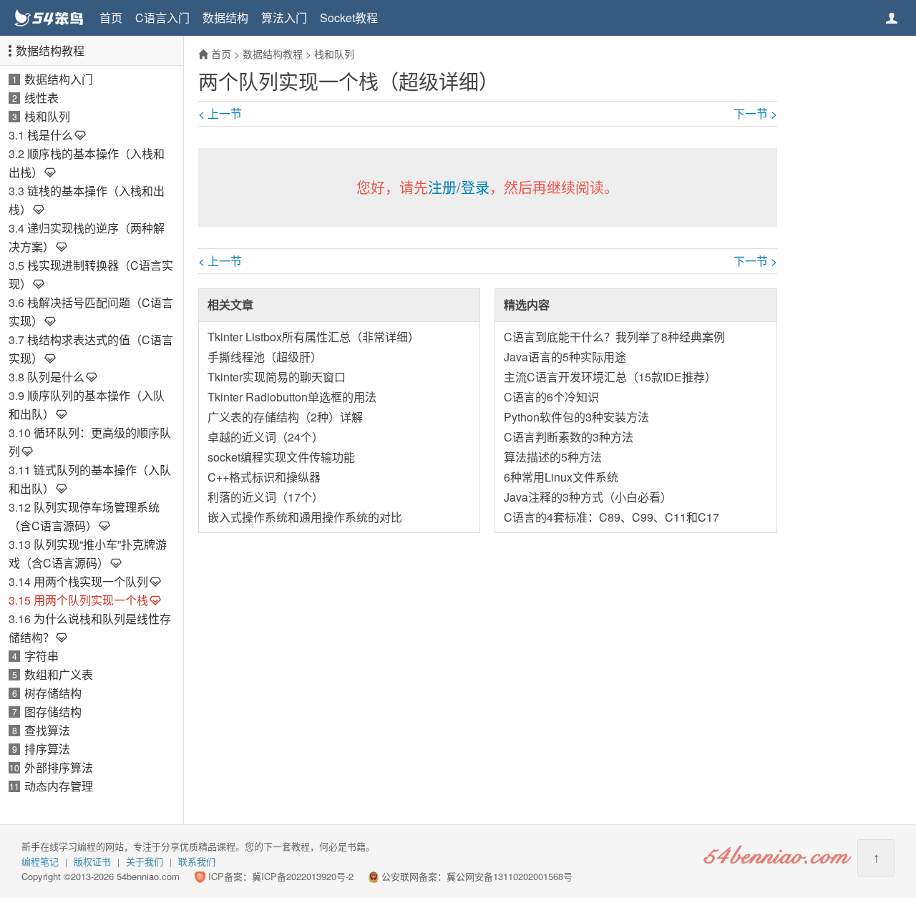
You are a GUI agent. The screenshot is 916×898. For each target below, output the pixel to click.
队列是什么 (55, 377)
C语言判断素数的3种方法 (568, 437)
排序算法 (47, 749)
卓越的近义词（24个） (265, 437)
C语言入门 (162, 17)
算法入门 (284, 17)
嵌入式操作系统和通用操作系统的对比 (305, 517)
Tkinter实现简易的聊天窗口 (277, 377)
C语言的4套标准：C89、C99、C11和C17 (611, 517)
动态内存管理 (58, 786)
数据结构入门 (58, 79)
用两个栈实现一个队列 (91, 581)
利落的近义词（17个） (265, 497)
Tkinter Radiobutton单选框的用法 (292, 397)
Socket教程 (349, 17)
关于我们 (144, 861)
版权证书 (92, 861)
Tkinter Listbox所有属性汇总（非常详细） (313, 336)
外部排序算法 (58, 767)
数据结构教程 (50, 50)
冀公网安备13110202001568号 (509, 876)
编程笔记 (40, 861)
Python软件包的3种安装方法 (576, 417)
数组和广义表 (58, 674)
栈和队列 (47, 116)
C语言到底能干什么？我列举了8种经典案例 (614, 336)
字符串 (41, 656)
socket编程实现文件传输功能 (281, 457)
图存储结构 (53, 711)
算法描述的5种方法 (553, 457)
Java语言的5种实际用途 (565, 356)
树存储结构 (53, 693)
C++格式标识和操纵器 (264, 477)
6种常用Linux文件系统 (561, 477)
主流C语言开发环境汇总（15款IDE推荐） (610, 377)
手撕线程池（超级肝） (265, 356)
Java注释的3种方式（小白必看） (588, 497)
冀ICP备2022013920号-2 (303, 876)
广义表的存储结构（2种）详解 (285, 417)
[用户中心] (892, 18)
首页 (110, 17)
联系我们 (196, 861)
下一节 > (755, 113)
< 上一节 (220, 113)
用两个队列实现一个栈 (91, 600)
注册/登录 (458, 187)
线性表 (41, 97)
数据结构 (225, 17)
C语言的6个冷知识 (551, 397)
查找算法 (47, 730)
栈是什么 (50, 135)
